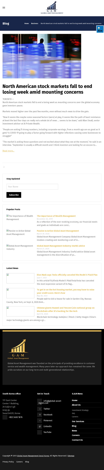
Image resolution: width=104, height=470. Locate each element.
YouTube (47, 432)
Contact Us (77, 440)
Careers (75, 417)
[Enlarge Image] (52, 56)
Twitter (47, 409)
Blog (74, 426)
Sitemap (71, 456)
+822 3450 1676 (15, 417)
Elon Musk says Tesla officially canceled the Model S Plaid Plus (67, 275)
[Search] (99, 7)
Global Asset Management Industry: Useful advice (61, 246)
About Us (76, 405)
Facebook (48, 414)
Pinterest (48, 420)
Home (74, 400)
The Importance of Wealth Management (56, 216)
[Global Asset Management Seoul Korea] (52, 7)
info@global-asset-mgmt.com (50, 402)
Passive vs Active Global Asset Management (58, 231)
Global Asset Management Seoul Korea (33, 456)
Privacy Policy (8, 462)
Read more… (8, 151)
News (74, 430)
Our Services (78, 421)
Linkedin (48, 426)
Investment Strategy (80, 410)
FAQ (73, 413)
